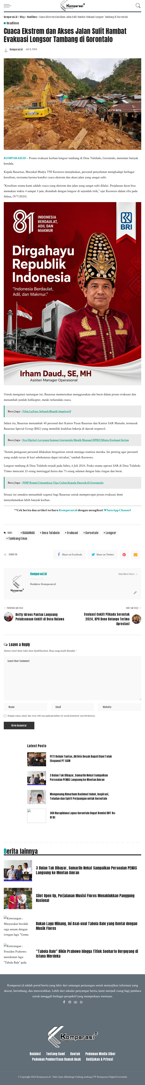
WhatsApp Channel (117, 510)
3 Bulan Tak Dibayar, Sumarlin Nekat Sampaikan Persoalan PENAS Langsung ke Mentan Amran (79, 777)
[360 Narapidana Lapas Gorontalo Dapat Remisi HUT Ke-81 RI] (36, 816)
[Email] (135, 554)
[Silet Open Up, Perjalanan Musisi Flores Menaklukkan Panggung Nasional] (18, 898)
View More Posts (126, 574)
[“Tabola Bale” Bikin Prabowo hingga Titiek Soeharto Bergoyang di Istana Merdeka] (18, 954)
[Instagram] (70, 1002)
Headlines (13, 23)
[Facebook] (64, 1002)
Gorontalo (91, 533)
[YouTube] (75, 1002)
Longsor (111, 533)
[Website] (135, 592)
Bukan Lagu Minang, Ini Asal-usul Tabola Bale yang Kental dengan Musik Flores (86, 926)
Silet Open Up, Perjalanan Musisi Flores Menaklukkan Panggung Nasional (85, 898)
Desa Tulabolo (51, 533)
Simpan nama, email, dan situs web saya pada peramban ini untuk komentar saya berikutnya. (51, 715)
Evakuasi (72, 533)
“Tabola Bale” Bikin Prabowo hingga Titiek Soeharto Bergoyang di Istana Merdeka (87, 953)
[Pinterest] (124, 554)
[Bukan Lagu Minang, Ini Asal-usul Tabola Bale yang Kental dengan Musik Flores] (18, 926)
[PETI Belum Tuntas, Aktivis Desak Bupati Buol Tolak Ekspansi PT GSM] (36, 759)
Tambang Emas (17, 538)
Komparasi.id (16, 49)
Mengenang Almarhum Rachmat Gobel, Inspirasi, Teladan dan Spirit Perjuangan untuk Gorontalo (79, 796)
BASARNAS (28, 533)
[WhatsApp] (81, 1002)
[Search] (137, 5)
